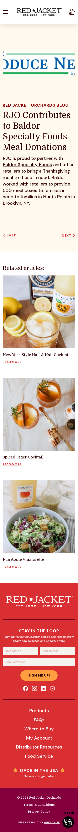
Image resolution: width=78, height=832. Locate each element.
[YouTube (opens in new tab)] (52, 688)
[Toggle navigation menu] (9, 12)
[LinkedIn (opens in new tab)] (43, 688)
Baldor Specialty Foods (27, 165)
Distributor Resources (39, 747)
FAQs (39, 720)
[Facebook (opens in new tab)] (25, 688)
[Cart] (71, 12)
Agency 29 (52, 822)
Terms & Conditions (39, 805)
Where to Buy (39, 729)
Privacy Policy (39, 811)
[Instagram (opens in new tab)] (34, 688)
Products (39, 711)
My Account (39, 738)
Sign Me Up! (39, 675)
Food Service (39, 756)
